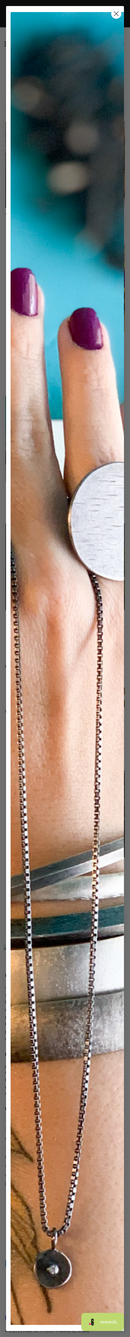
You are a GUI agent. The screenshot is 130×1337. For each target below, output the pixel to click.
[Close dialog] (116, 13)
